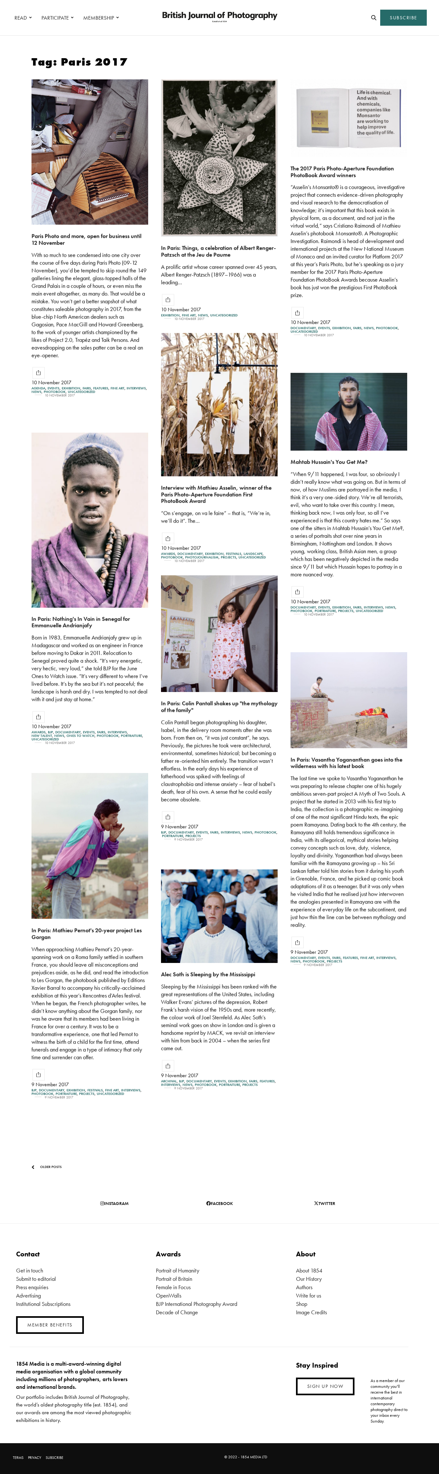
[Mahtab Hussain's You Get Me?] (349, 412)
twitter (326, 1203)
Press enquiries (32, 1287)
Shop (301, 1304)
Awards (168, 553)
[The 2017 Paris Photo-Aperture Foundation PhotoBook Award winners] (349, 118)
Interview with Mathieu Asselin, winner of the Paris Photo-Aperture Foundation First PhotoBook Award (216, 494)
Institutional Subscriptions (43, 1304)
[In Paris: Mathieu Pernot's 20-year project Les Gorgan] (89, 846)
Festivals (233, 553)
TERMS (18, 1457)
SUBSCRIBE (403, 17)
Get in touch (29, 1270)
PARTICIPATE (55, 17)
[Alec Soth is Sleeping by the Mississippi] (219, 916)
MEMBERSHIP (98, 17)
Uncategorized (81, 391)
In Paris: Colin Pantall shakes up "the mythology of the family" (219, 706)
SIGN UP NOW (325, 1386)
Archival (169, 1081)
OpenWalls (168, 1295)
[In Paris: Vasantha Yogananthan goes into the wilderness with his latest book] (349, 700)
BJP (50, 732)
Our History (309, 1278)
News (36, 391)
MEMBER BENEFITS (50, 1325)
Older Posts (50, 1166)
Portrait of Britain (174, 1278)
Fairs (87, 388)
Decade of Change (177, 1312)
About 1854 (309, 1270)
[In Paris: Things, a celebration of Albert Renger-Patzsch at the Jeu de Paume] (219, 158)
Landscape (253, 553)
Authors (304, 1287)
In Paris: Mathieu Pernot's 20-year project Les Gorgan (86, 933)
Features (100, 388)
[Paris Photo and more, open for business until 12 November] (89, 152)
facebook (222, 1203)
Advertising (28, 1295)
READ (20, 17)
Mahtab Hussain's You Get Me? (329, 461)
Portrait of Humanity (177, 1270)
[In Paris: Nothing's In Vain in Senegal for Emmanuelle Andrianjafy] (89, 520)
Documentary (303, 328)
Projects (228, 557)
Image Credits (311, 1312)
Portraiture (325, 611)
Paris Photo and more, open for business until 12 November (86, 239)
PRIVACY (34, 1457)
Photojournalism (202, 557)
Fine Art (117, 388)
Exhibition (71, 388)
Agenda (38, 388)
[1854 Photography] (219, 17)
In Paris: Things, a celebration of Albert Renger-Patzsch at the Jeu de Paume (218, 251)
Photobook (55, 391)
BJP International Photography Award (196, 1304)
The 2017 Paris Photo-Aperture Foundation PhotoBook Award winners (342, 172)
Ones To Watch (80, 736)
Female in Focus (173, 1287)
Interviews (136, 388)
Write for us (308, 1295)
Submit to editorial (36, 1278)
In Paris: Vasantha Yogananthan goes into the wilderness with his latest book (346, 763)
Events (53, 388)
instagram (116, 1203)
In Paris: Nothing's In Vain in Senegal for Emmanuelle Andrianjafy (80, 622)
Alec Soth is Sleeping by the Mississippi (208, 974)
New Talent (41, 736)
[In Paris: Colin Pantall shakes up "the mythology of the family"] (219, 633)
